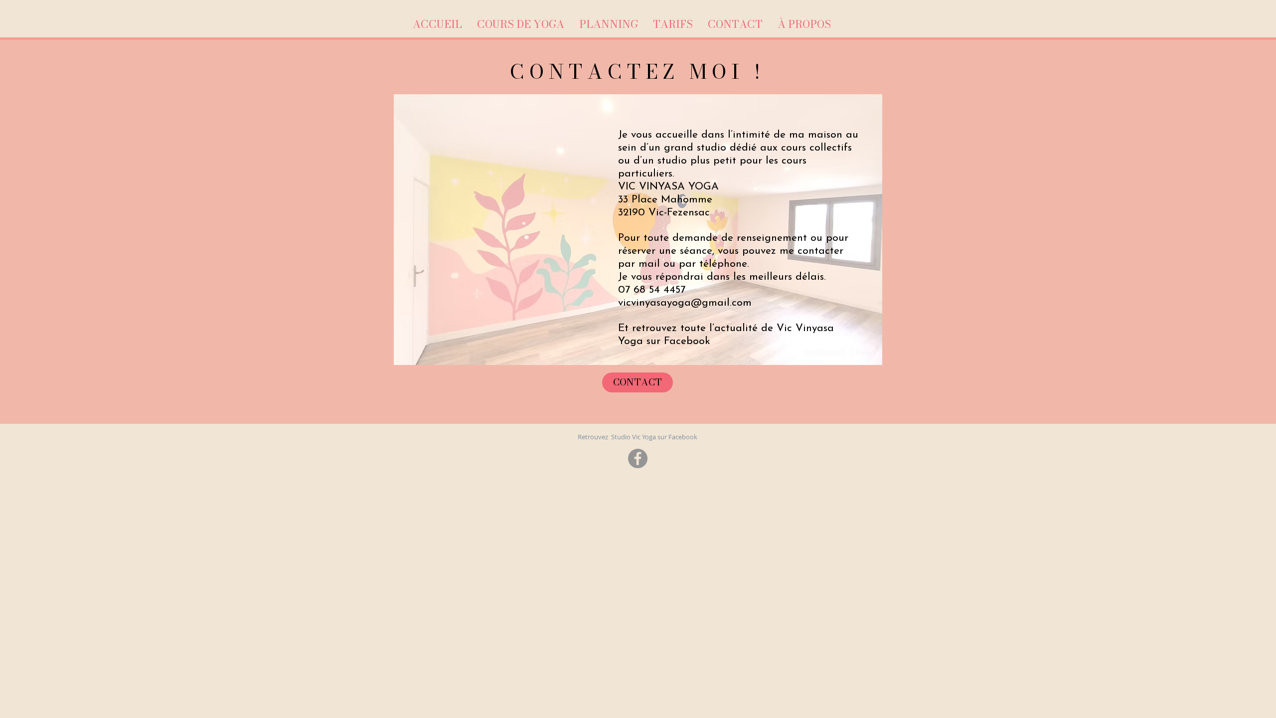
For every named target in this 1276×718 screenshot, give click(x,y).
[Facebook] (637, 458)
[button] (521, 24)
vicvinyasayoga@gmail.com (685, 303)
